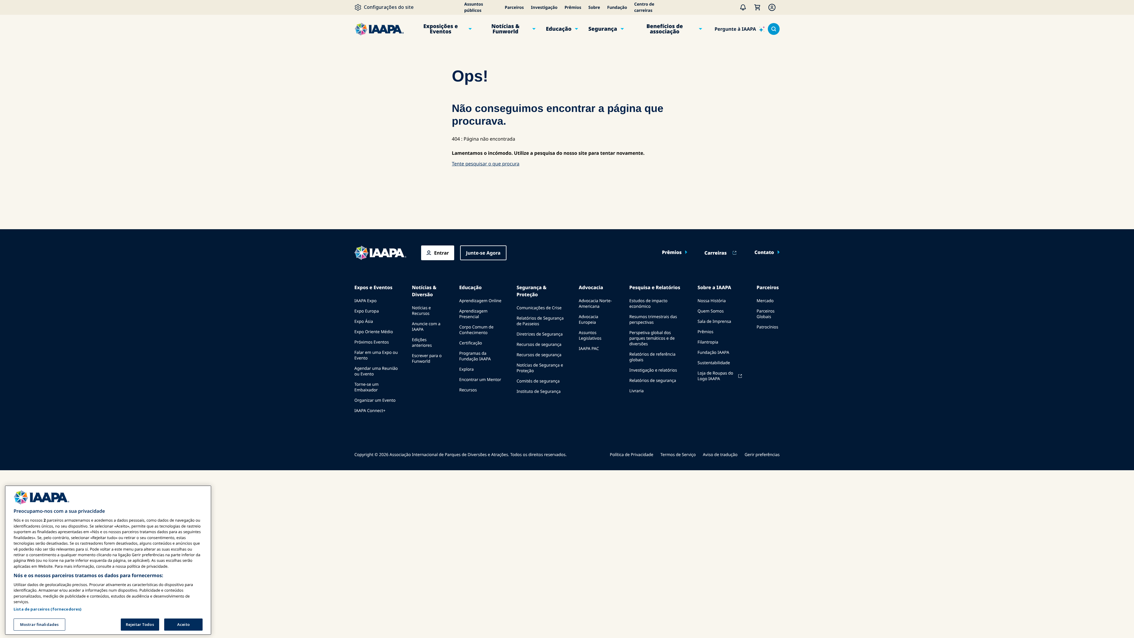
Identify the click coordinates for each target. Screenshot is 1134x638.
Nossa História (712, 301)
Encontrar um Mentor (480, 380)
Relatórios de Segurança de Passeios (540, 321)
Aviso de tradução (720, 455)
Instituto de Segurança (539, 391)
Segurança (602, 28)
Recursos (468, 390)
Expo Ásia (363, 321)
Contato (764, 252)
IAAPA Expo (365, 301)
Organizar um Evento (375, 400)
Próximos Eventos (371, 342)
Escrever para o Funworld (427, 358)
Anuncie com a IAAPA (426, 326)
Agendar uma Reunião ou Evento (376, 371)
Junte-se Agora (483, 253)
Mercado (765, 301)
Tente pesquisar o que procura (485, 163)
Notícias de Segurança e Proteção (540, 368)
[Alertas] (743, 7)
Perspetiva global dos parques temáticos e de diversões (652, 338)
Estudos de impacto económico (648, 303)
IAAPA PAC (589, 348)
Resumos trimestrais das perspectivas (653, 319)
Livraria (636, 391)
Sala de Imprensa (714, 321)
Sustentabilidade (714, 363)
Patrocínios (767, 327)
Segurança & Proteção (531, 291)
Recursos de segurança (539, 344)
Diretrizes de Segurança (540, 334)
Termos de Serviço (678, 455)
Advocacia (591, 287)
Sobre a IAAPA (714, 287)
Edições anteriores (422, 342)
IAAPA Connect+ (369, 411)
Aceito (183, 624)
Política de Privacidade (631, 455)
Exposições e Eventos (440, 29)
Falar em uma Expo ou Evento (376, 355)
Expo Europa (366, 311)
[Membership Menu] (772, 7)
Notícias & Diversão (424, 291)
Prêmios (573, 7)
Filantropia (708, 342)
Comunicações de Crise (539, 308)
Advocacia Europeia (588, 319)
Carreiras (715, 253)
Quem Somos (711, 311)
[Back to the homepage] (380, 253)
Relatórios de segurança (652, 380)
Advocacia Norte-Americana (595, 303)
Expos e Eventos (373, 287)
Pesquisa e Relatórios (654, 287)
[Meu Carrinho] (757, 7)
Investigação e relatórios (653, 370)
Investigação (544, 7)
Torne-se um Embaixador (366, 387)
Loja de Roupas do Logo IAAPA (715, 376)
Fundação (617, 7)
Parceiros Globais (766, 314)
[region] (108, 560)
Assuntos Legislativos (590, 335)
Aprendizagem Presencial (473, 314)
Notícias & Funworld (505, 29)
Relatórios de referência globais (652, 357)
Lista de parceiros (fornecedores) (48, 609)
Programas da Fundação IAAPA (475, 356)
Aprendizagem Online (480, 301)
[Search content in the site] (774, 29)
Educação (558, 28)
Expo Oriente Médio (373, 332)
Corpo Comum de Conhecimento (476, 330)
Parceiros (514, 7)
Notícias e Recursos (421, 310)
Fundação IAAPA (713, 352)
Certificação (470, 343)
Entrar (441, 253)
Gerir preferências (762, 455)
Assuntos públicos (473, 7)
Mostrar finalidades (39, 624)
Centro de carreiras (644, 7)
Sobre (594, 7)
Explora (466, 369)
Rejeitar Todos (140, 624)
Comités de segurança (538, 381)
